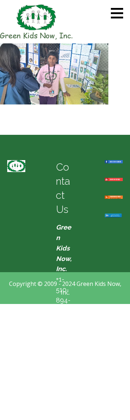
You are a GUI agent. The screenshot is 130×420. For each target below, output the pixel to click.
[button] (119, 13)
